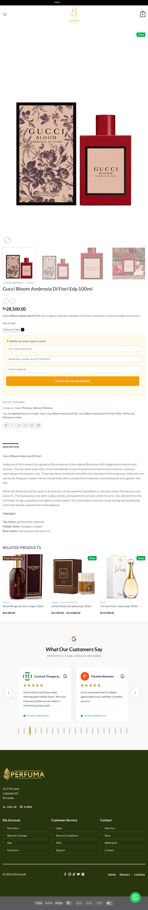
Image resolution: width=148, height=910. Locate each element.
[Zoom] (7, 240)
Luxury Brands (13, 282)
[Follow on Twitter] (78, 874)
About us (110, 828)
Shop (107, 835)
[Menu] (5, 14)
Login (59, 828)
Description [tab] (11, 447)
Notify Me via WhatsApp (72, 381)
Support (60, 850)
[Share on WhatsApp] (6, 425)
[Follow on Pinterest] (82, 874)
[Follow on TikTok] (74, 874)
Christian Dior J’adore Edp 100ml (119, 606)
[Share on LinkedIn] (39, 425)
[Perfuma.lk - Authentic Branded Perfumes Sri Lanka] (74, 14)
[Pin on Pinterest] (32, 425)
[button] (135, 897)
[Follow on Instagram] (69, 874)
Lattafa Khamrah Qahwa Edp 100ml (71, 606)
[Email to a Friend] (26, 425)
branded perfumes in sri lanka (23, 413)
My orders (13, 828)
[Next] (138, 137)
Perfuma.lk (128, 413)
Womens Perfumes (43, 408)
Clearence (13, 850)
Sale (9, 842)
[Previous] (10, 137)
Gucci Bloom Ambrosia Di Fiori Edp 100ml (100, 413)
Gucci (31, 282)
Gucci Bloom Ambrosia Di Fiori (62, 413)
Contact (109, 850)
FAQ (58, 842)
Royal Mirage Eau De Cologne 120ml (23, 606)
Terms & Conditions (67, 835)
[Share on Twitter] (19, 425)
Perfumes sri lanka (12, 417)
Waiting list (111, 842)
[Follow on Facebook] (65, 874)
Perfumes (27, 408)
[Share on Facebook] (13, 425)
